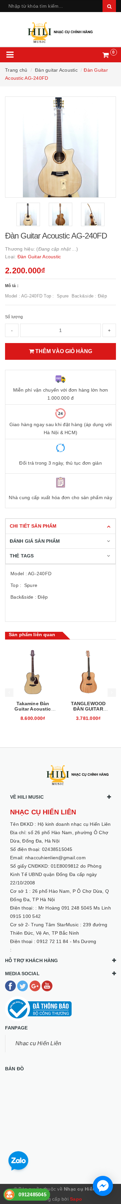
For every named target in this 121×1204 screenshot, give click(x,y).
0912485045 (32, 1194)
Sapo (76, 1199)
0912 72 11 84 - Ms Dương (66, 941)
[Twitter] (23, 985)
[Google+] (36, 985)
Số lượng (14, 317)
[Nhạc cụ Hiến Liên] (60, 29)
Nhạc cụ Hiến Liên (38, 1043)
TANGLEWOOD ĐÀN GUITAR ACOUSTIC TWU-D (33, 709)
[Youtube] (47, 985)
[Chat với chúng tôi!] (103, 1186)
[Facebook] (11, 985)
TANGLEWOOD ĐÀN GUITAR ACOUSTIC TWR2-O (88, 711)
